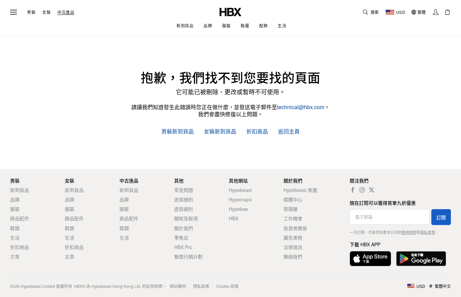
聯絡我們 (292, 256)
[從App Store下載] (370, 258)
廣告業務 (292, 237)
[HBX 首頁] (230, 11)
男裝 (31, 12)
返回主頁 (289, 131)
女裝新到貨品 (220, 131)
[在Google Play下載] (421, 258)
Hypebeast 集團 (300, 190)
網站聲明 (178, 286)
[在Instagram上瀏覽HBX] (362, 190)
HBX (233, 218)
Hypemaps (240, 199)
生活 (15, 237)
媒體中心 (292, 199)
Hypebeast (240, 190)
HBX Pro (183, 247)
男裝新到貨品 (177, 131)
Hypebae (238, 209)
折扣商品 (257, 131)
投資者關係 (295, 228)
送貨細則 (183, 199)
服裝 (15, 209)
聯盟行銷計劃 (188, 256)
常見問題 (183, 190)
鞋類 (15, 228)
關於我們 (183, 228)
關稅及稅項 (186, 218)
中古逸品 (65, 12)
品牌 (15, 199)
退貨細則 (183, 209)
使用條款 (409, 232)
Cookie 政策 (227, 286)
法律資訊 (292, 247)
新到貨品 (19, 190)
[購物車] (447, 12)
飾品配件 (19, 218)
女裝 (46, 12)
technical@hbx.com (300, 107)
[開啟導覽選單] (13, 12)
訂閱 (441, 217)
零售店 (181, 237)
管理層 (290, 209)
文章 (15, 256)
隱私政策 (427, 232)
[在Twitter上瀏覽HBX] (372, 190)
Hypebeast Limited (38, 286)
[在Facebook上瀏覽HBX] (353, 190)
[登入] (435, 12)
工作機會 (292, 218)
